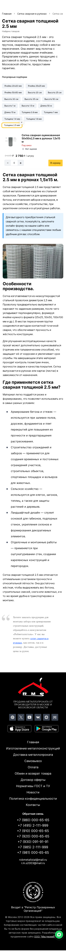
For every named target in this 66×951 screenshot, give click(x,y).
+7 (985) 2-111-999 (33, 847)
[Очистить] (22, 122)
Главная (33, 742)
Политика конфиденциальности (33, 798)
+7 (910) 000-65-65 (33, 831)
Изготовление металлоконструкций (33, 748)
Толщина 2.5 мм (12, 125)
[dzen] (46, 717)
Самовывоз (33, 761)
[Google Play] (46, 728)
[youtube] (29, 717)
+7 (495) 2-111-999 (33, 825)
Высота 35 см (31, 99)
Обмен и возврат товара (33, 773)
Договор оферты (33, 780)
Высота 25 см (54, 92)
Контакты (33, 805)
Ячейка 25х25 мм (36, 86)
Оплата (33, 767)
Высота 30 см (11, 99)
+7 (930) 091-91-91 (33, 842)
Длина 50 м (46, 105)
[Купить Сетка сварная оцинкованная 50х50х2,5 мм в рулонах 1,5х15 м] (10, 142)
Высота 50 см (51, 99)
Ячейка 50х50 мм (13, 92)
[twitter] (21, 717)
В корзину (55, 163)
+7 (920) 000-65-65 (33, 836)
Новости (33, 792)
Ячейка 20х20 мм (13, 86)
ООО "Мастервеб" (44, 936)
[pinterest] (12, 717)
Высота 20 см (35, 92)
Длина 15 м (9, 112)
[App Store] (19, 728)
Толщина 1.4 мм (12, 119)
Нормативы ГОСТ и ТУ (33, 786)
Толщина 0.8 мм (30, 112)
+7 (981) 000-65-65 (33, 852)
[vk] (38, 717)
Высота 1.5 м (28, 105)
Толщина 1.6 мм (34, 119)
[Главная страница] (33, 687)
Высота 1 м (9, 105)
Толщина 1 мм (51, 112)
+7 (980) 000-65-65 (33, 820)
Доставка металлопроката (33, 754)
